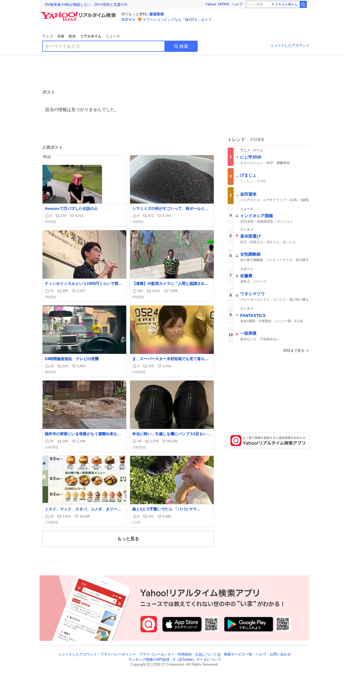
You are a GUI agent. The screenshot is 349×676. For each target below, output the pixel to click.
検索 (183, 46)
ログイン (128, 19)
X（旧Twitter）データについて (197, 659)
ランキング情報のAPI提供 (149, 659)
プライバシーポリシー (118, 655)
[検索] (303, 4)
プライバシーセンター (156, 655)
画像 (60, 36)
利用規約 (185, 655)
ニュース (113, 36)
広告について (205, 655)
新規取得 (157, 14)
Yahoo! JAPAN (217, 4)
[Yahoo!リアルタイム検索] (79, 13)
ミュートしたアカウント (289, 45)
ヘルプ (237, 4)
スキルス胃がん (286, 4)
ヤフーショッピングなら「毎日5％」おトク (177, 19)
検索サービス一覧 (238, 655)
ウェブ (47, 36)
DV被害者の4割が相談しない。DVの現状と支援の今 (86, 4)
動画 (72, 36)
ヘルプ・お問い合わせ (273, 655)
